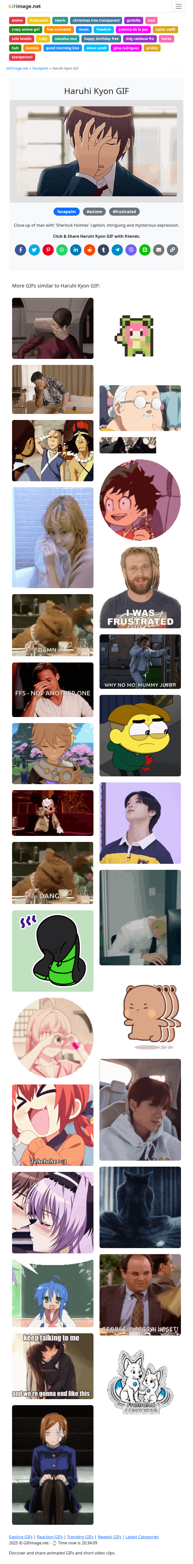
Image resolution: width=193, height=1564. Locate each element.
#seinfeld (111, 1321)
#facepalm (113, 1154)
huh (15, 47)
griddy (152, 47)
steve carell (96, 47)
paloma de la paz (133, 29)
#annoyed (112, 959)
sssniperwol (22, 57)
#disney (23, 830)
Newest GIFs (109, 1537)
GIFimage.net (17, 68)
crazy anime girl (25, 29)
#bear (21, 650)
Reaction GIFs (50, 1537)
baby (43, 38)
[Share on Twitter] (34, 250)
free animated (59, 29)
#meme (110, 951)
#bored (22, 1510)
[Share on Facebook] (20, 250)
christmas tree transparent (96, 20)
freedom (103, 29)
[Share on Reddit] (89, 250)
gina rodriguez (126, 47)
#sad (21, 761)
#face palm (26, 344)
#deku (109, 535)
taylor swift (165, 29)
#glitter (23, 1055)
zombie (32, 47)
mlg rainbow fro (140, 38)
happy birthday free (101, 38)
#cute (21, 985)
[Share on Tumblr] (103, 250)
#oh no (22, 407)
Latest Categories (142, 1537)
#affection (25, 1072)
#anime (94, 211)
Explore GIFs (21, 1537)
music (84, 29)
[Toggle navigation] (179, 6)
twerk (60, 20)
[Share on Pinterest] (48, 250)
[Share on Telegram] (117, 250)
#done (22, 642)
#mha (109, 526)
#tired (109, 942)
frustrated (38, 20)
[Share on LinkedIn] (75, 250)
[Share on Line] (145, 250)
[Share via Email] (158, 250)
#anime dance (115, 373)
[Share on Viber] (131, 250)
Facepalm (40, 68)
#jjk (20, 1502)
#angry (110, 683)
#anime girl (26, 1159)
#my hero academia (120, 518)
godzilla (133, 20)
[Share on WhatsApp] (62, 250)
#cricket (110, 770)
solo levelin (21, 38)
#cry (107, 762)
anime (17, 20)
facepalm (66, 211)
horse (166, 38)
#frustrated (124, 211)
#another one (28, 711)
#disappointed (28, 353)
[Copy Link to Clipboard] (172, 250)
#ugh (21, 399)
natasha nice (66, 38)
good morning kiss (62, 47)
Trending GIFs (80, 1537)
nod (151, 20)
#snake (22, 977)
